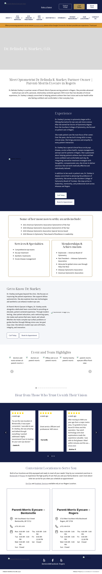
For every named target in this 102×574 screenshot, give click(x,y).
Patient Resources (72, 17)
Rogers (22, 476)
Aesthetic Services (41, 483)
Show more (72, 446)
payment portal (38, 25)
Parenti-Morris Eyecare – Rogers (73, 511)
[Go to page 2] (50, 456)
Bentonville (14, 476)
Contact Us (95, 17)
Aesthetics (50, 18)
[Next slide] (90, 371)
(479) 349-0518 (65, 526)
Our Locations (84, 17)
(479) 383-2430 (20, 526)
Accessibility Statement (91, 571)
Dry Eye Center (39, 17)
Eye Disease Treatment (28, 17)
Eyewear (61, 18)
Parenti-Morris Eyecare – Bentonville (28, 511)
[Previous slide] (12, 371)
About (8, 18)
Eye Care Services (17, 17)
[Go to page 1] (36, 387)
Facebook (54, 564)
